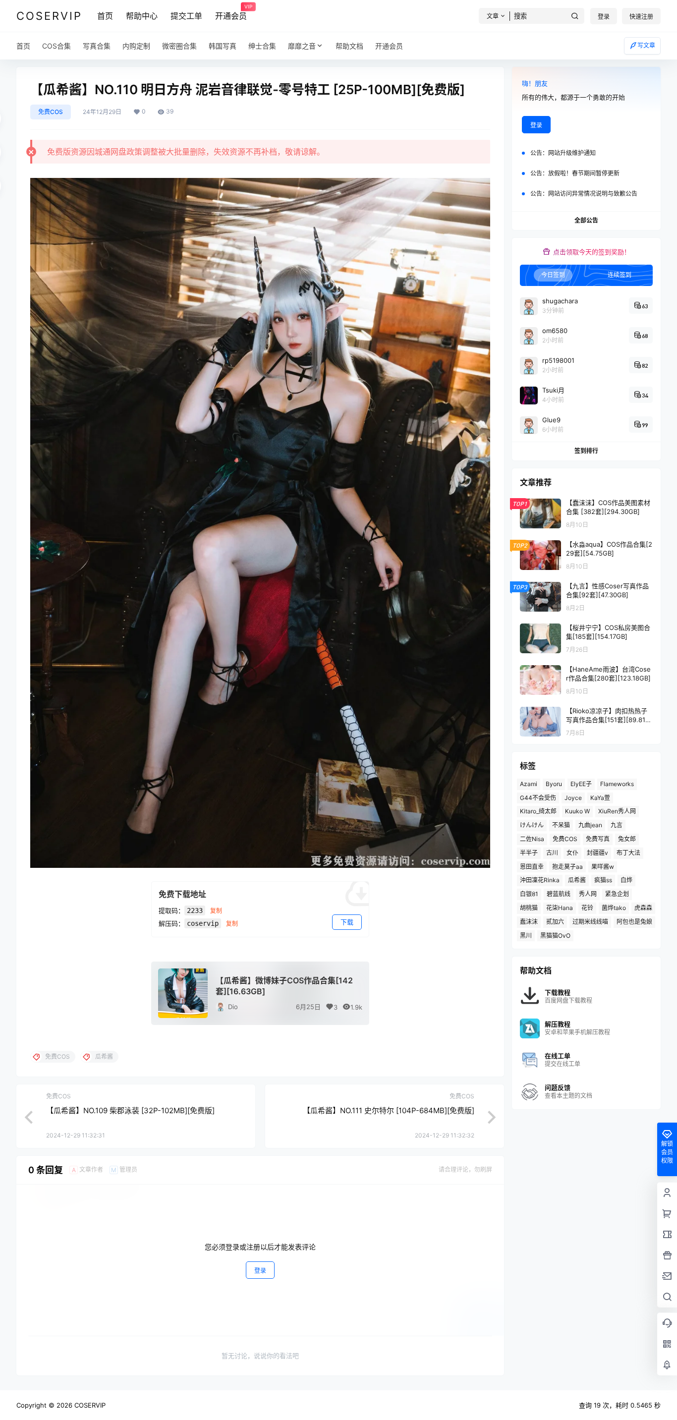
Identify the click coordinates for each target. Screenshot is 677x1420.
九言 (616, 825)
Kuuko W (577, 811)
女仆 (572, 852)
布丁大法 (628, 852)
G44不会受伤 (538, 797)
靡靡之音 (302, 46)
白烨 (626, 880)
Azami (528, 784)
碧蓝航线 (558, 894)
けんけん (532, 825)
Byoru (554, 784)
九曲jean (590, 825)
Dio (233, 1007)
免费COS (50, 111)
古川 (552, 852)
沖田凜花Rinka (540, 880)
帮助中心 (142, 16)
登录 (604, 16)
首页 (105, 16)
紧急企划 (617, 894)
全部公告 (586, 220)
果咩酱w (602, 866)
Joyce (573, 797)
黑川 (526, 935)
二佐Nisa (532, 839)
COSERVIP (89, 1405)
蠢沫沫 (529, 921)
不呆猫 (561, 825)
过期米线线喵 (590, 921)
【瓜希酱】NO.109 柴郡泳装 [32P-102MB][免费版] (130, 1110)
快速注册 (641, 16)
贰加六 (555, 921)
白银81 (529, 894)
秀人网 (588, 894)
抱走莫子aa (567, 866)
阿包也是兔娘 (634, 921)
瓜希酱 (577, 880)
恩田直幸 (532, 866)
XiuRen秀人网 (617, 811)
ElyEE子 (581, 784)
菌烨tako (614, 907)
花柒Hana (559, 907)
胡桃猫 (529, 907)
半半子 (529, 852)
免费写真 (598, 839)
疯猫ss (603, 880)
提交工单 (186, 16)
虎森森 (643, 907)
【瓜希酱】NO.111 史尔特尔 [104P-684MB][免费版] (388, 1110)
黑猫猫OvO (555, 935)
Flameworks (617, 784)
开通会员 (231, 12)
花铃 (587, 907)
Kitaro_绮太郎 (538, 811)
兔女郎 (627, 839)
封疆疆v (597, 852)
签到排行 (586, 450)
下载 (346, 922)
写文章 (646, 45)
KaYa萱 (600, 797)
